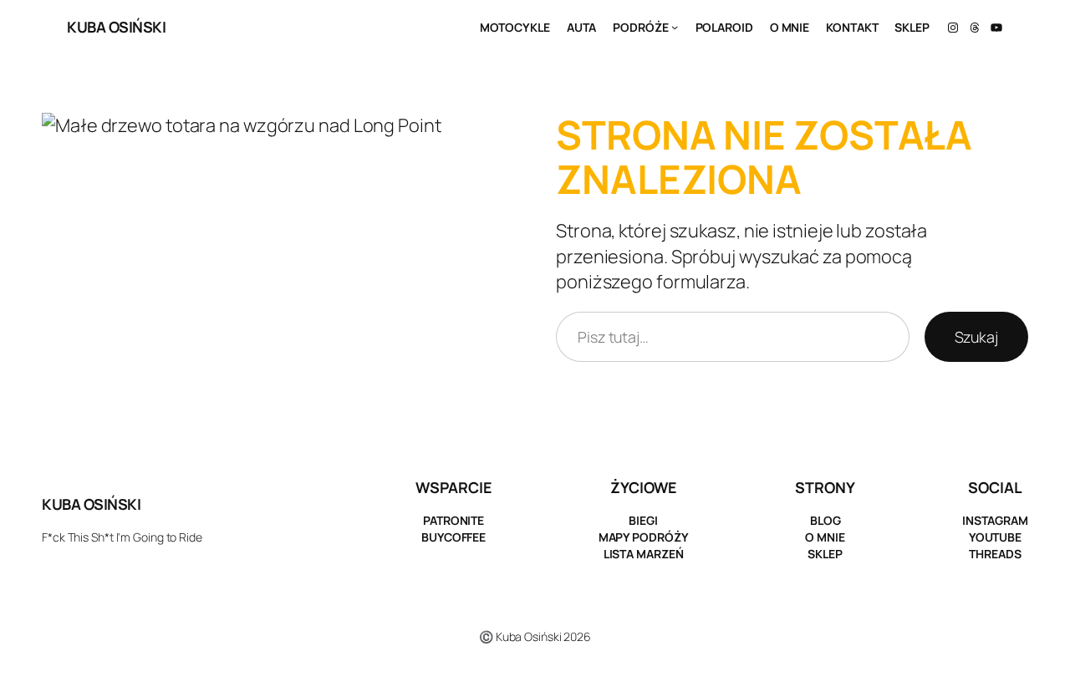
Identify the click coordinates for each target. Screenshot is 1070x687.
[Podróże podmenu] (674, 26)
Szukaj (976, 337)
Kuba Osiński (116, 27)
